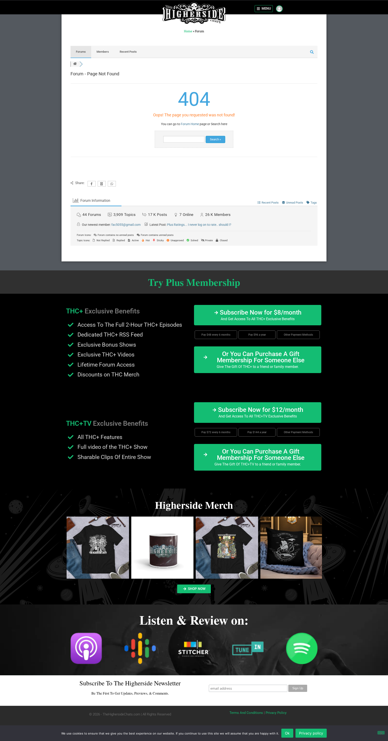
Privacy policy (311, 733)
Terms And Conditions (246, 713)
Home (188, 31)
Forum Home (190, 124)
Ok (287, 733)
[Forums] (75, 64)
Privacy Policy (276, 713)
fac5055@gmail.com (126, 224)
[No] (381, 732)
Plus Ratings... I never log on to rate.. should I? (199, 224)
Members (103, 51)
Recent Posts (128, 51)
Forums (81, 51)
